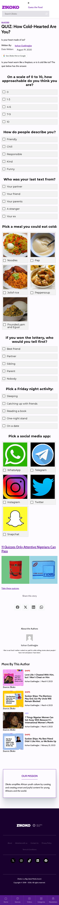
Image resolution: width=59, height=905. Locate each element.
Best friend (13, 348)
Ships (27, 670)
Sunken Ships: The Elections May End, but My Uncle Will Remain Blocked (38, 699)
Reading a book (16, 411)
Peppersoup (42, 292)
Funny (11, 169)
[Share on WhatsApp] (41, 607)
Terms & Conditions (29, 849)
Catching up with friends (22, 403)
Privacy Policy (46, 843)
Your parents (15, 201)
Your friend (13, 194)
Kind (10, 161)
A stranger (13, 208)
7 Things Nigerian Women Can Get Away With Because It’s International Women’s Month (39, 720)
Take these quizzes (10, 588)
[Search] (46, 14)
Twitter (39, 502)
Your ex (11, 216)
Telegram (41, 470)
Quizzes (5, 22)
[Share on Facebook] (17, 607)
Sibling (11, 363)
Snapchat (13, 534)
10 (8, 121)
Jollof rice (13, 292)
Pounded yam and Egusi (16, 326)
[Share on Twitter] (25, 607)
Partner (11, 356)
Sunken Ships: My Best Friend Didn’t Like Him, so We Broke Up (40, 740)
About (10, 843)
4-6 (9, 106)
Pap (37, 260)
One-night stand (17, 418)
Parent (11, 371)
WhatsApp (14, 470)
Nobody (11, 378)
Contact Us (34, 843)
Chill (9, 146)
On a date (13, 425)
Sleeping (12, 396)
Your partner (14, 186)
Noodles (12, 260)
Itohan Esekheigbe (23, 45)
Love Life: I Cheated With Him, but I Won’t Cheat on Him (39, 676)
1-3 (8, 99)
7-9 (9, 114)
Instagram (13, 502)
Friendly (12, 139)
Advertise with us (21, 843)
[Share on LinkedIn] (33, 607)
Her (27, 713)
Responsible (14, 154)
